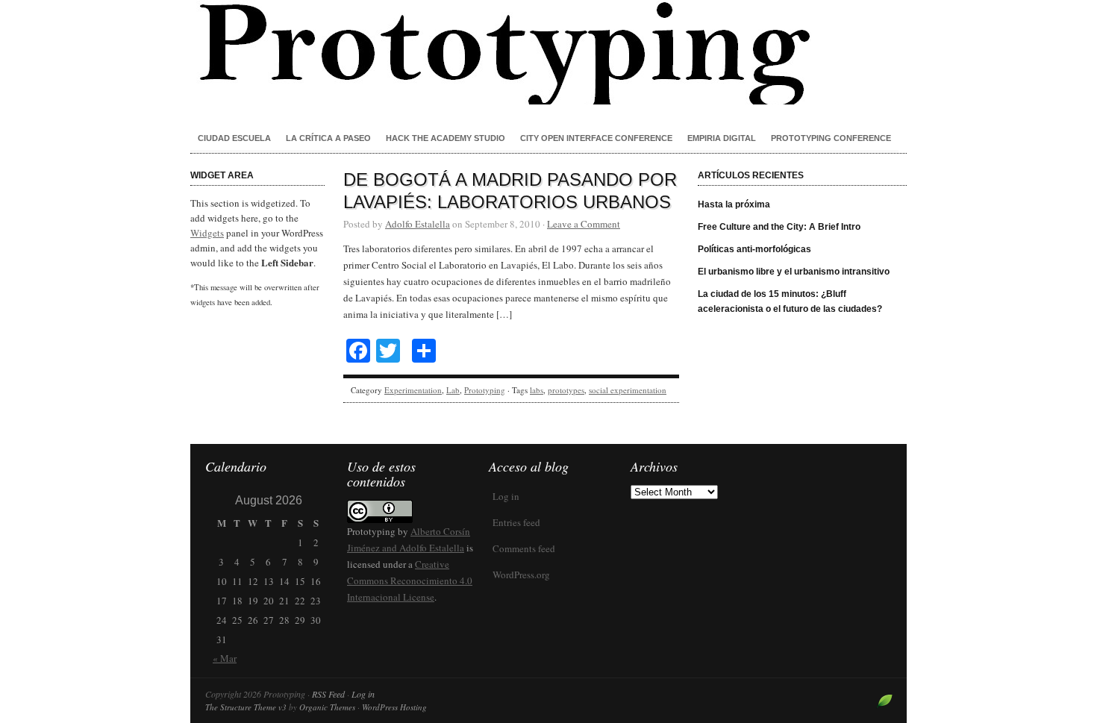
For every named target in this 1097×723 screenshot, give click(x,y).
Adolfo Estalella (417, 224)
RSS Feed (328, 694)
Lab (453, 389)
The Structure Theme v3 (246, 707)
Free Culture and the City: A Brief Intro (779, 227)
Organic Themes (327, 707)
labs (536, 389)
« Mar (225, 658)
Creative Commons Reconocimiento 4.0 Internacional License (409, 580)
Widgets (207, 233)
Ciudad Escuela (234, 138)
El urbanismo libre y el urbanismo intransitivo (794, 271)
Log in (506, 496)
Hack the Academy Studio (445, 138)
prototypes (566, 389)
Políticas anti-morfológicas (754, 249)
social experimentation (627, 389)
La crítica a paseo (328, 138)
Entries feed (516, 522)
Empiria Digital (721, 138)
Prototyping (548, 52)
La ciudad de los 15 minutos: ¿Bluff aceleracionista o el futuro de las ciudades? (790, 301)
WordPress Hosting (394, 707)
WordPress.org (521, 574)
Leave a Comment (583, 224)
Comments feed (524, 548)
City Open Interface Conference (596, 138)
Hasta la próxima (734, 204)
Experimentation (413, 389)
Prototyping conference (831, 138)
